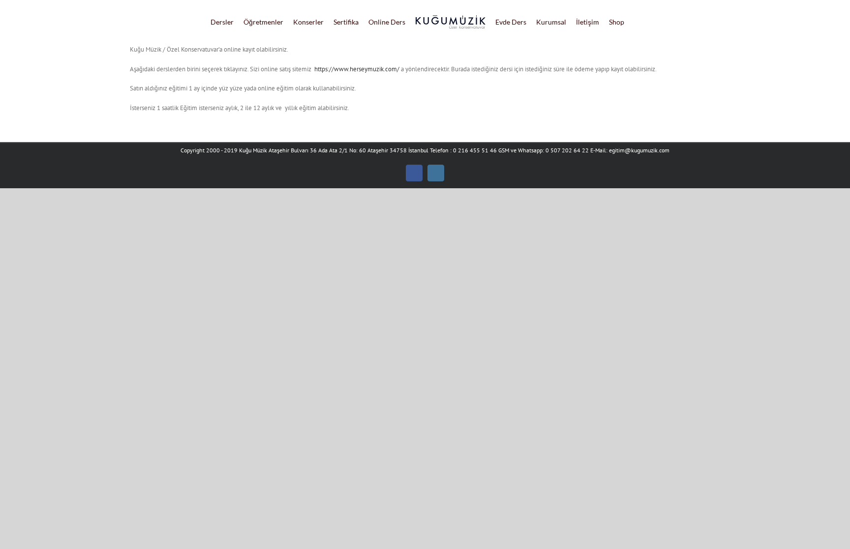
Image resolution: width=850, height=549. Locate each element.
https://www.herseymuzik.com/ (356, 69)
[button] (643, 22)
